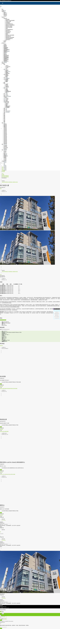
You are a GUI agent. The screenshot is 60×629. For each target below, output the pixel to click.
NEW (3, 431)
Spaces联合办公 (6, 56)
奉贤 (4, 109)
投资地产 (5, 165)
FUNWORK (5, 53)
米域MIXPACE (5, 48)
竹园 (6, 108)
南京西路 (7, 83)
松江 (4, 113)
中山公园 (7, 85)
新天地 (7, 76)
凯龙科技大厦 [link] (3, 419)
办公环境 (5, 168)
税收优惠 (5, 167)
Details (1, 383)
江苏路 (7, 84)
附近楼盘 (3, 171)
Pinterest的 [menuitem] (6, 271)
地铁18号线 (5, 149)
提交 (1, 526)
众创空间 (5, 40)
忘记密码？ (5, 618)
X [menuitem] (12, 271)
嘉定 (4, 110)
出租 (1, 188)
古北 (6, 97)
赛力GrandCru (8, 22)
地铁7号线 (5, 131)
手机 (1, 524)
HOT (2, 345)
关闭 (2, 611)
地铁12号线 (5, 136)
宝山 (4, 111)
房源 (2, 151)
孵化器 (5, 41)
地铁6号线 (5, 130)
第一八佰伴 (7, 102)
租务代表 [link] (1, 386)
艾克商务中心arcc (8, 21)
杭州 (4, 123)
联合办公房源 (6, 147)
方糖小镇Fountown (6, 49)
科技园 (5, 10)
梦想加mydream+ (6, 57)
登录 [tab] (2, 613)
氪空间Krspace (6, 47)
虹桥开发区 (7, 86)
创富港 (7, 28)
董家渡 (7, 72)
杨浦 (4, 100)
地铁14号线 (5, 138)
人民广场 (7, 65)
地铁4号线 (5, 127)
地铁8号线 (5, 129)
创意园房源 (5, 154)
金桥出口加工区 (8, 110)
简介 (2, 168)
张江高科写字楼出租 (5, 176)
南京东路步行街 (8, 71)
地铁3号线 (5, 126)
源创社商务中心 (8, 30)
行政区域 (3, 67)
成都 (4, 121)
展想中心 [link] (2, 505)
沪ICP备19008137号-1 (3, 606)
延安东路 (7, 74)
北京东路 (7, 67)
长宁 (4, 88)
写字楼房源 (5, 153)
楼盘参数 (3, 170)
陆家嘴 (7, 100)
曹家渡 (7, 81)
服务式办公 (5, 18)
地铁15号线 (5, 139)
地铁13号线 (5, 137)
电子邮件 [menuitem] (16, 271)
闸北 (4, 87)
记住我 (2, 618)
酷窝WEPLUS (5, 50)
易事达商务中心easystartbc (10, 37)
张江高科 (7, 104)
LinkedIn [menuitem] (14, 271)
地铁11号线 (5, 135)
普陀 (4, 108)
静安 (4, 77)
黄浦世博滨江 (8, 78)
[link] (13, 374)
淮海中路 (7, 75)
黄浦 (4, 69)
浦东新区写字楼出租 (5, 175)
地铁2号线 (10, 388)
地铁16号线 (5, 140)
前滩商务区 (7, 101)
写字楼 (3, 10)
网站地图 (1, 605)
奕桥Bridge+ (5, 58)
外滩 (6, 68)
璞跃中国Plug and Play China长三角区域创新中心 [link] (12, 462)
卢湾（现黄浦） (6, 74)
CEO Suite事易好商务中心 (9, 23)
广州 (4, 119)
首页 (2, 3)
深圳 (4, 120)
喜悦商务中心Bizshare (9, 27)
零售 (2, 64)
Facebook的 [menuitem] (10, 271)
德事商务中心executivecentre (10, 20)
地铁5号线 (5, 128)
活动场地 (5, 14)
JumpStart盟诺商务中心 (9, 38)
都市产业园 (5, 14)
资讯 (2, 149)
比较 (1, 611)
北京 (4, 117)
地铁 (2, 128)
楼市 (4, 163)
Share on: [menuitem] (3, 270)
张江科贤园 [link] (3, 376)
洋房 (4, 11)
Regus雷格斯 (7, 19)
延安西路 (7, 95)
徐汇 (4, 98)
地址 (2, 169)
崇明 (4, 112)
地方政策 (5, 166)
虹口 (4, 99)
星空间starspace (6, 55)
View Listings (4, 520)
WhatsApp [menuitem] (3, 271)
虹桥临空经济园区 (8, 96)
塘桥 (6, 109)
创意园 (3, 11)
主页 (2, 173)
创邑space (5, 62)
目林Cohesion (8, 32)
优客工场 (5, 46)
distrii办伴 (5, 45)
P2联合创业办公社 (8, 31)
